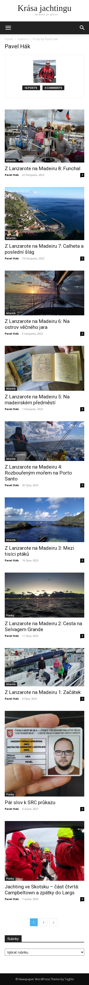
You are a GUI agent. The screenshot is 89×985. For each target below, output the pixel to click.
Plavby (10, 615)
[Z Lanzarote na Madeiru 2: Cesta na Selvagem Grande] (44, 595)
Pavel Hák (12, 175)
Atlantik (11, 160)
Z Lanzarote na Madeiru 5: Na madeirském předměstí (37, 400)
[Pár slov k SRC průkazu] (44, 754)
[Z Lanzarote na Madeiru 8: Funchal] (44, 136)
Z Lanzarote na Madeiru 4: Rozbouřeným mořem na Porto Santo (38, 473)
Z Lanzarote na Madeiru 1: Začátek (43, 692)
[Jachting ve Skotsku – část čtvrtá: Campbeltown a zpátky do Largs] (44, 851)
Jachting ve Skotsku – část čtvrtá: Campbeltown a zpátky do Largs (42, 890)
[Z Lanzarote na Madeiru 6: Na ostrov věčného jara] (44, 293)
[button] (82, 27)
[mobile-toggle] (8, 27)
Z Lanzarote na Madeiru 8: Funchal (42, 168)
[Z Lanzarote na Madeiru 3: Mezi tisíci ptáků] (44, 519)
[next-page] (53, 922)
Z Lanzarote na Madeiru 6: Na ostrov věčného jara (37, 324)
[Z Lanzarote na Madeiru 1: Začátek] (44, 667)
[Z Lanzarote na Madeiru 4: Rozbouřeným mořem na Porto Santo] (44, 441)
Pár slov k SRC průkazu (30, 802)
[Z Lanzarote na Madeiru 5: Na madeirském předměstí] (44, 368)
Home (9, 39)
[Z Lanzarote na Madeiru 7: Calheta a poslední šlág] (44, 213)
